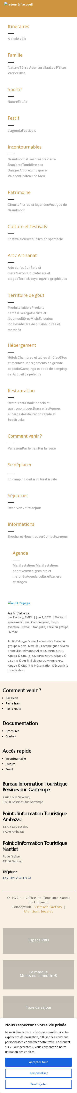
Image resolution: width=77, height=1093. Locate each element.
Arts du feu (16, 268)
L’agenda (15, 130)
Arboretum (28, 170)
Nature (13, 67)
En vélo (51, 479)
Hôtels (13, 357)
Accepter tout (38, 1062)
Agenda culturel (38, 576)
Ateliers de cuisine (33, 324)
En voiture (38, 479)
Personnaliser (39, 1073)
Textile (23, 279)
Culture (10, 764)
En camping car (19, 479)
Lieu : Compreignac (36, 622)
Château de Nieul (33, 176)
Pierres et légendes (34, 205)
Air (25, 102)
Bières (26, 319)
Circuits (14, 205)
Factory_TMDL (23, 617)
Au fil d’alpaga (18, 613)
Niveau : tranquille (33, 627)
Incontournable (16, 759)
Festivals (29, 130)
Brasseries (41, 408)
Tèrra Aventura (31, 67)
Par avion (15, 448)
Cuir (27, 268)
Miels (35, 319)
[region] (38, 1055)
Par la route (47, 448)
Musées (27, 239)
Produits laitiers (20, 308)
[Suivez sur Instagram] (38, 922)
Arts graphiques (55, 279)
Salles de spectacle (48, 239)
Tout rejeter (38, 1084)
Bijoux (30, 273)
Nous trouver (33, 537)
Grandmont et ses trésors (27, 159)
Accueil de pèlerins (27, 374)
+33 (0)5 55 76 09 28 (17, 878)
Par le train (30, 448)
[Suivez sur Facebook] (29, 922)
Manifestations (24, 565)
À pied (12, 39)
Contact (11, 736)
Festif (9, 769)
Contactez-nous (55, 537)
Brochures (16, 537)
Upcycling (35, 279)
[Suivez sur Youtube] (48, 922)
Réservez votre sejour (24, 508)
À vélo (21, 39)
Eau (47, 67)
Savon (21, 273)
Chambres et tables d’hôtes (38, 357)
